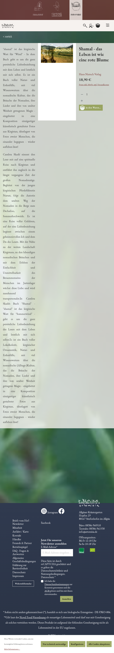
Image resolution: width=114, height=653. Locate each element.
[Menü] (107, 25)
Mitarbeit (17, 527)
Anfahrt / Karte (20, 531)
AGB (47, 590)
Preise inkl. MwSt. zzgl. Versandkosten (94, 84)
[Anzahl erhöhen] (82, 100)
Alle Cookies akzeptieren (99, 644)
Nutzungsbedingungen (53, 574)
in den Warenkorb (94, 107)
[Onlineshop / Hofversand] (75, 10)
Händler (16, 539)
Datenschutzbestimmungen (57, 584)
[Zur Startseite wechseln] (14, 26)
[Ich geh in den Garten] (56, 10)
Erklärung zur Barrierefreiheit (20, 566)
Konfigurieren (77, 644)
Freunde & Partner (22, 543)
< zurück (7, 36)
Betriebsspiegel (19, 547)
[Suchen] (85, 25)
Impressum (18, 576)
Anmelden (66, 599)
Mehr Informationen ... (12, 649)
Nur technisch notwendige (54, 644)
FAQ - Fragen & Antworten (20, 552)
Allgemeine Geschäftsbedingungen (24, 559)
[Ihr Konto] (91, 25)
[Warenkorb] (98, 25)
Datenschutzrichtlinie (52, 570)
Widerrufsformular (23, 583)
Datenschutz (19, 572)
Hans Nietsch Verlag (90, 74)
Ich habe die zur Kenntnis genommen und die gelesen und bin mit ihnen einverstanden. (58, 587)
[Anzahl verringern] (82, 94)
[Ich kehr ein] (38, 10)
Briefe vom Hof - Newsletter (21, 522)
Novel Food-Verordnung (33, 617)
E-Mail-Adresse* (49, 547)
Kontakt (16, 535)
